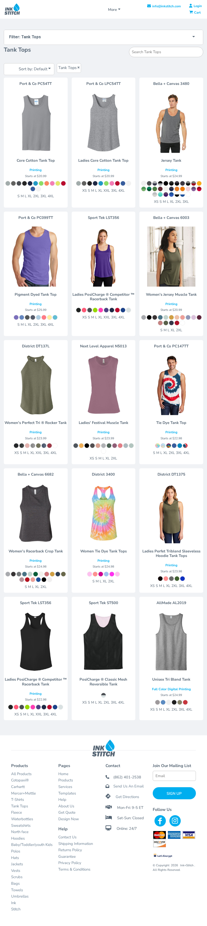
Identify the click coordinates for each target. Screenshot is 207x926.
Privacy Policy (69, 862)
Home (63, 773)
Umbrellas (20, 896)
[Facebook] (160, 820)
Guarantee (67, 856)
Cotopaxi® (20, 780)
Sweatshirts (21, 825)
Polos (15, 851)
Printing (36, 170)
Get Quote (66, 812)
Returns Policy (70, 849)
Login (198, 6)
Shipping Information (75, 843)
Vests (15, 870)
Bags (15, 883)
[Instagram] (175, 820)
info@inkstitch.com (166, 6)
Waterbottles (22, 818)
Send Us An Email (128, 786)
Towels (17, 889)
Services (65, 786)
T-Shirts (17, 799)
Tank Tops (19, 806)
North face (20, 831)
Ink (13, 902)
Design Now (68, 818)
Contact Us (67, 837)
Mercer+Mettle (23, 793)
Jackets (17, 864)
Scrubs (16, 876)
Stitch (15, 909)
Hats (15, 857)
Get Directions (127, 796)
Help (62, 799)
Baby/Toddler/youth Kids (32, 844)
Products (65, 780)
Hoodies (18, 838)
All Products (21, 773)
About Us (66, 806)
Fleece (16, 812)
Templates (67, 793)
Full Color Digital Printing (171, 689)
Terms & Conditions (74, 869)
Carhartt (18, 786)
